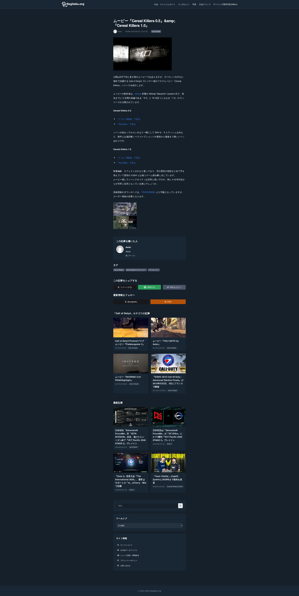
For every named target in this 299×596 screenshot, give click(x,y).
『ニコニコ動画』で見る (128, 118)
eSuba (138, 93)
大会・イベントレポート (164, 4)
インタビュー (184, 4)
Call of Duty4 (156, 31)
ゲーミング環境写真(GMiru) (225, 4)
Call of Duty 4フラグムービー (136, 270)
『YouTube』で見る (126, 123)
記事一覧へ (132, 255)
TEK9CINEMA (148, 192)
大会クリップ (205, 4)
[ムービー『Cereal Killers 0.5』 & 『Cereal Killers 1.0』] (149, 209)
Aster (128, 247)
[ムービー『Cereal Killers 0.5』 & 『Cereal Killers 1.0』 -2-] (149, 222)
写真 (194, 4)
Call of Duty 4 (119, 270)
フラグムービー (154, 270)
